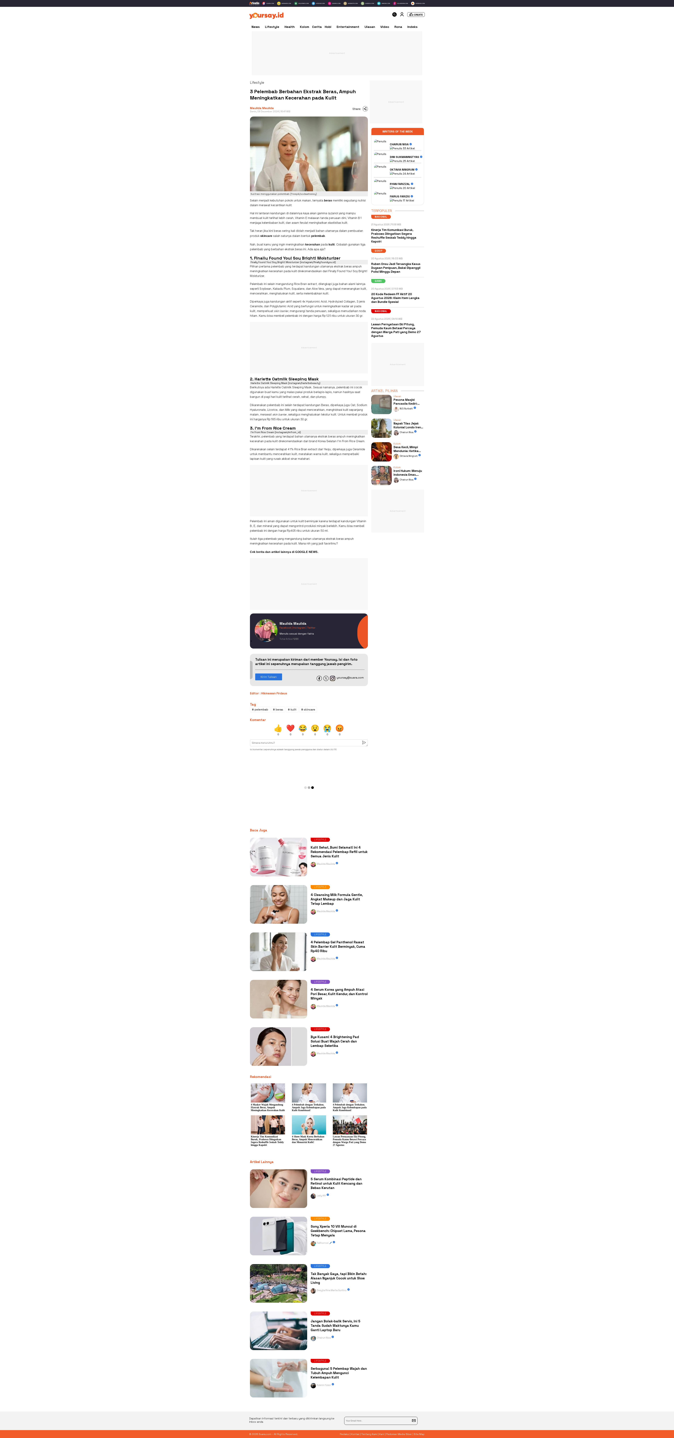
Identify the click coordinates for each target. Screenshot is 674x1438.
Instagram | (299, 627)
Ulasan (370, 27)
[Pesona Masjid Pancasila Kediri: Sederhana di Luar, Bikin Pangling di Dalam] (381, 415)
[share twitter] (326, 680)
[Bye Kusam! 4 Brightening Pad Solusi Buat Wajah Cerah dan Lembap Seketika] (278, 1066)
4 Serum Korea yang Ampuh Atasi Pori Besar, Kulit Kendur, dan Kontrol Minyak (339, 994)
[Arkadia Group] (254, 3)
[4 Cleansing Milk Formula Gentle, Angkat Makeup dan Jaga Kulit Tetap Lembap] (278, 924)
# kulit (292, 709)
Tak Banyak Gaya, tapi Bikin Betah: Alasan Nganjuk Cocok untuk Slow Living (339, 1278)
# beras (278, 709)
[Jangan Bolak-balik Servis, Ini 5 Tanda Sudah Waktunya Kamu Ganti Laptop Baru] (278, 1351)
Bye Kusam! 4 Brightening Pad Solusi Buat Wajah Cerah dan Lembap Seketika (335, 1041)
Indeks (412, 27)
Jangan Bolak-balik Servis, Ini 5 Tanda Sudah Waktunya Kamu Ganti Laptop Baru (335, 1325)
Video (384, 27)
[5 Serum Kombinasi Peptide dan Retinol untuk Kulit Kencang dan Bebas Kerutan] (278, 1209)
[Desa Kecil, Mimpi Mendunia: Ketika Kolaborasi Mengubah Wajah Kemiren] (381, 462)
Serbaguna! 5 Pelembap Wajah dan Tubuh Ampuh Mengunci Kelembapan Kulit (339, 1373)
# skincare (308, 709)
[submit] (414, 1420)
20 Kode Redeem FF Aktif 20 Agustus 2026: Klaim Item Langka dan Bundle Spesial (395, 298)
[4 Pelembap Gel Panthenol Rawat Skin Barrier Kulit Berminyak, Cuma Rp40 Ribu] (278, 972)
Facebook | (286, 627)
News (256, 27)
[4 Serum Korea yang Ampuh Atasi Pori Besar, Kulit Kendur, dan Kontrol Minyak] (278, 1019)
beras (328, 200)
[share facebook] (319, 680)
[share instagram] (332, 680)
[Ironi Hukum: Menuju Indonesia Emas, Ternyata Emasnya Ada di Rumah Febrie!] (381, 486)
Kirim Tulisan (269, 677)
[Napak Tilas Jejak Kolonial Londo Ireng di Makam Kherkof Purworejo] (381, 438)
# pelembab (260, 709)
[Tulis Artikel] (416, 16)
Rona (398, 27)
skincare (266, 235)
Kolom (304, 27)
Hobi (328, 27)
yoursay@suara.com (350, 677)
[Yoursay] (266, 18)
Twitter (311, 627)
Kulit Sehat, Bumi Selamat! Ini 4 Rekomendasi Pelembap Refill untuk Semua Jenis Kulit (339, 851)
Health (290, 27)
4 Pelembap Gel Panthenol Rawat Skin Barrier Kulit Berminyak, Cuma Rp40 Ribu (338, 946)
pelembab (318, 235)
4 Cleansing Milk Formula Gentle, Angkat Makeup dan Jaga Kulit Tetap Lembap (337, 899)
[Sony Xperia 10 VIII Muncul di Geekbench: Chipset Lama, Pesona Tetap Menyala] (278, 1256)
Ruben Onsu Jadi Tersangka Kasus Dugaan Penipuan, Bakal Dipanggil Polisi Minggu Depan (395, 268)
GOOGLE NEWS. (306, 551)
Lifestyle (272, 27)
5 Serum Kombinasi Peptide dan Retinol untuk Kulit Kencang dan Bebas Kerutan (336, 1183)
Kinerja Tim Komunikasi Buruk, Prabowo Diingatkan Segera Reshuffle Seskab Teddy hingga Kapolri (393, 235)
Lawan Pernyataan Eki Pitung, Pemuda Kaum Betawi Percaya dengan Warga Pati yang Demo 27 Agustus (396, 330)
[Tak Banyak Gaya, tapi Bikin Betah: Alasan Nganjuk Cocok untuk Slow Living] (278, 1303)
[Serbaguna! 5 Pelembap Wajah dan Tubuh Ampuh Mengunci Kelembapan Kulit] (278, 1398)
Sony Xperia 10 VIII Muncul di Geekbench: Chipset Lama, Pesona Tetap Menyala (338, 1230)
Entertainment (348, 27)
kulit (289, 205)
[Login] (402, 15)
